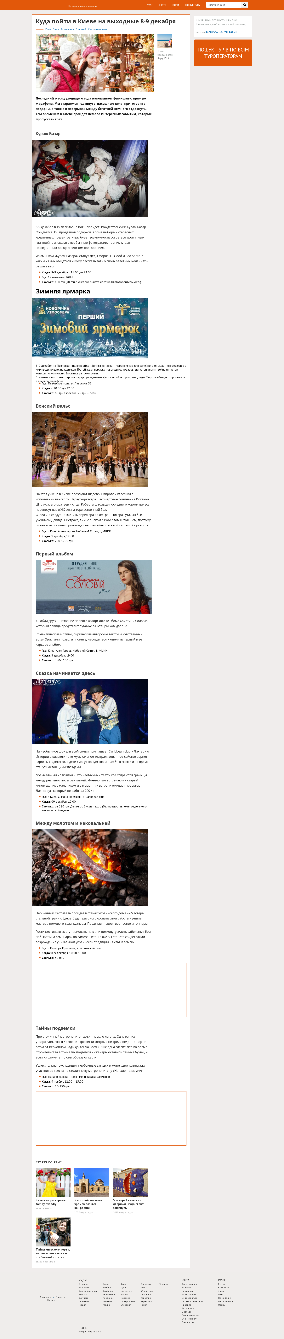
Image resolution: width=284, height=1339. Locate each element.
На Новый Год (225, 1301)
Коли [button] (222, 1280)
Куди (149, 5)
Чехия (144, 1304)
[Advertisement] (111, 990)
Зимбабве (108, 1290)
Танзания (146, 1284)
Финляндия (147, 1290)
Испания (107, 1301)
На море (186, 1287)
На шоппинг (188, 1290)
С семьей (81, 29)
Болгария (84, 1287)
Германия (84, 1301)
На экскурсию (189, 1294)
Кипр (123, 1284)
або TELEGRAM (228, 32)
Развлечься (67, 29)
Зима (56, 29)
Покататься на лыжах (193, 1301)
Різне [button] (83, 1328)
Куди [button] (83, 1280)
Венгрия (83, 1294)
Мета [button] (185, 1280)
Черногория (147, 1301)
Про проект (45, 1297)
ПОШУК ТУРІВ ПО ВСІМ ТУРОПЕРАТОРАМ (223, 52)
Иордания (108, 1297)
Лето (220, 1294)
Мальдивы (126, 1290)
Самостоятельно (97, 29)
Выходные (223, 1287)
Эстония (163, 1284)
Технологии (188, 1322)
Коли (175, 5)
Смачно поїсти (189, 1318)
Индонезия (109, 1294)
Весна (221, 1284)
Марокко (125, 1297)
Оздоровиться (189, 1297)
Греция (82, 1304)
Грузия (106, 1284)
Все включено (189, 1284)
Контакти (52, 1300)
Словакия (126, 1304)
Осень (221, 1304)
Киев (48, 29)
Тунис (144, 1287)
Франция (146, 1294)
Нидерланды (128, 1301)
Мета (162, 5)
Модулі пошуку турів (90, 1331)
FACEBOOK (212, 32)
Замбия (107, 1287)
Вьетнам (83, 1297)
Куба (123, 1287)
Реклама (60, 1297)
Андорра (83, 1284)
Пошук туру (192, 5)
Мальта (124, 1294)
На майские (224, 1297)
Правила (186, 1304)
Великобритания (88, 1290)
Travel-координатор (165, 53)
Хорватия (146, 1297)
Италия (106, 1304)
